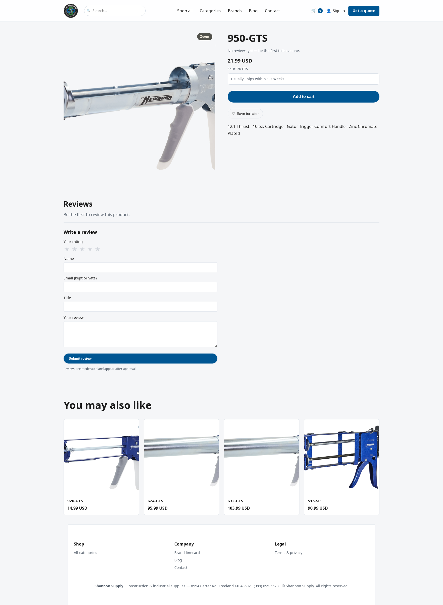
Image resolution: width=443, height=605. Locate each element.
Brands (235, 11)
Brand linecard (187, 552)
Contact (272, 11)
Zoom (204, 36)
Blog (253, 11)
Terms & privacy (288, 552)
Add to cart (303, 96)
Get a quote (364, 10)
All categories (85, 552)
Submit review (80, 358)
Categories (210, 11)
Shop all (185, 11)
